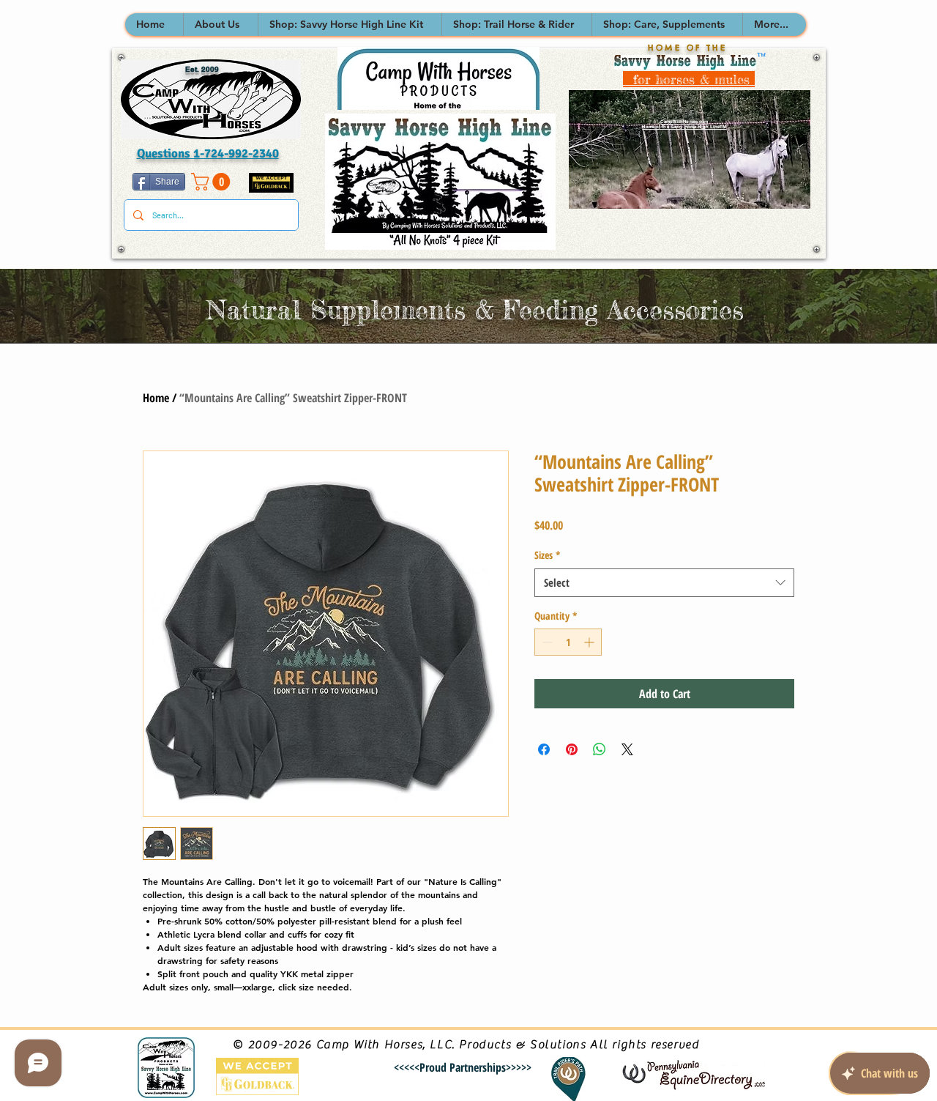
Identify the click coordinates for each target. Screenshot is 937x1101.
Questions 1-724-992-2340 (208, 153)
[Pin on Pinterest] (572, 749)
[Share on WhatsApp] (599, 749)
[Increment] (590, 642)
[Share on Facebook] (544, 749)
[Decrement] (546, 642)
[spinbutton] (568, 642)
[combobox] (664, 582)
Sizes (547, 555)
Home (156, 398)
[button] (220, 24)
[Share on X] (627, 749)
